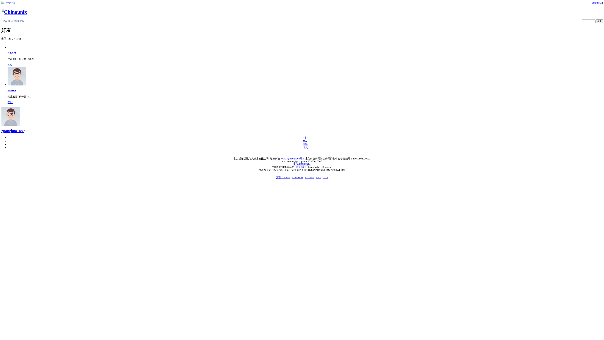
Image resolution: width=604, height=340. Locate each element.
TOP (325, 177)
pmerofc (12, 90)
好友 (305, 141)
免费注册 (11, 3)
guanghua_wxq (13, 131)
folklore (12, 52)
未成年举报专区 (302, 164)
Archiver (309, 177)
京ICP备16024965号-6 (293, 158)
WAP (318, 177)
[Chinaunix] (14, 12)
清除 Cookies (283, 177)
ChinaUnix (297, 177)
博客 (305, 144)
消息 (305, 147)
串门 (305, 137)
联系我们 (301, 167)
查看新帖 (597, 3)
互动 (10, 64)
